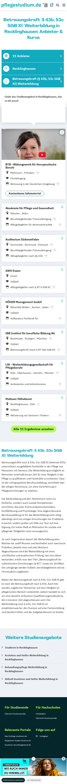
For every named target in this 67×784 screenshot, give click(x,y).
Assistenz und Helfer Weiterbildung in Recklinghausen (26, 657)
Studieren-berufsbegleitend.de (18, 745)
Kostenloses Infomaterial (25, 193)
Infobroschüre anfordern (13, 780)
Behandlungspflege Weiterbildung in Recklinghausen (26, 669)
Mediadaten (41, 714)
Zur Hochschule (34, 780)
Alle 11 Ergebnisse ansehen (33, 429)
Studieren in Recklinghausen (21, 647)
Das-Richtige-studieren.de (16, 736)
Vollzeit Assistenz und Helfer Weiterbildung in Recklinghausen (31, 681)
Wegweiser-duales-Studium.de (18, 740)
